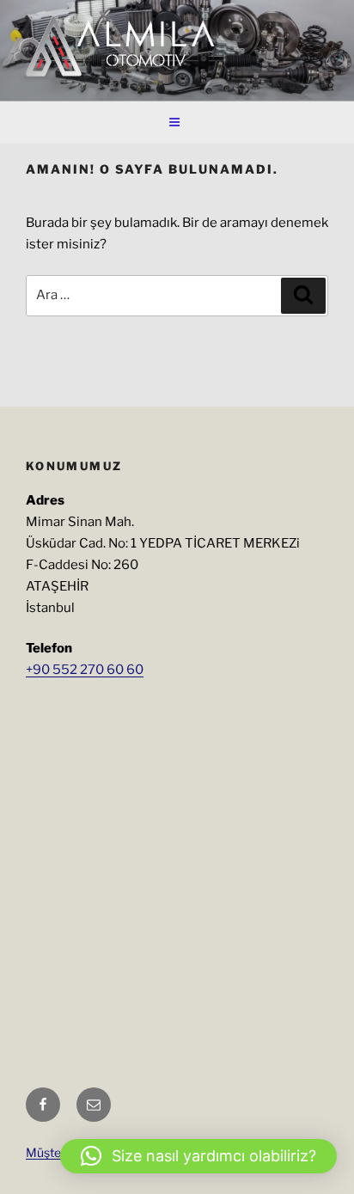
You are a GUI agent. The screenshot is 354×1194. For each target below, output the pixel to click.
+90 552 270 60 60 (84, 669)
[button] (198, 1156)
